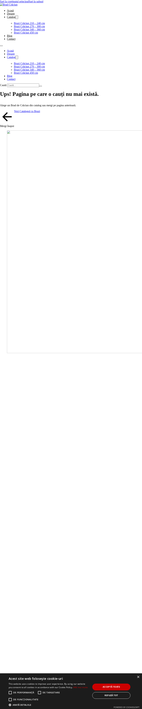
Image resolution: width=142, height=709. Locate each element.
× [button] (138, 677)
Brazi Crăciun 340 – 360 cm (29, 29)
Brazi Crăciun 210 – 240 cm (29, 23)
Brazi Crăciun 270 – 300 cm (29, 26)
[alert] (71, 691)
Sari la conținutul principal (14, 1)
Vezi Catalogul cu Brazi (27, 111)
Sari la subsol (36, 1)
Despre (11, 13)
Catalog (11, 16)
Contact (11, 38)
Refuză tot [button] (111, 695)
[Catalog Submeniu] (16, 17)
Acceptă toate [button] (111, 686)
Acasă (10, 10)
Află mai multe (80, 687)
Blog (9, 35)
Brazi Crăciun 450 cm (26, 32)
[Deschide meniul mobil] (1, 45)
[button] (49, 704)
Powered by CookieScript (126, 707)
